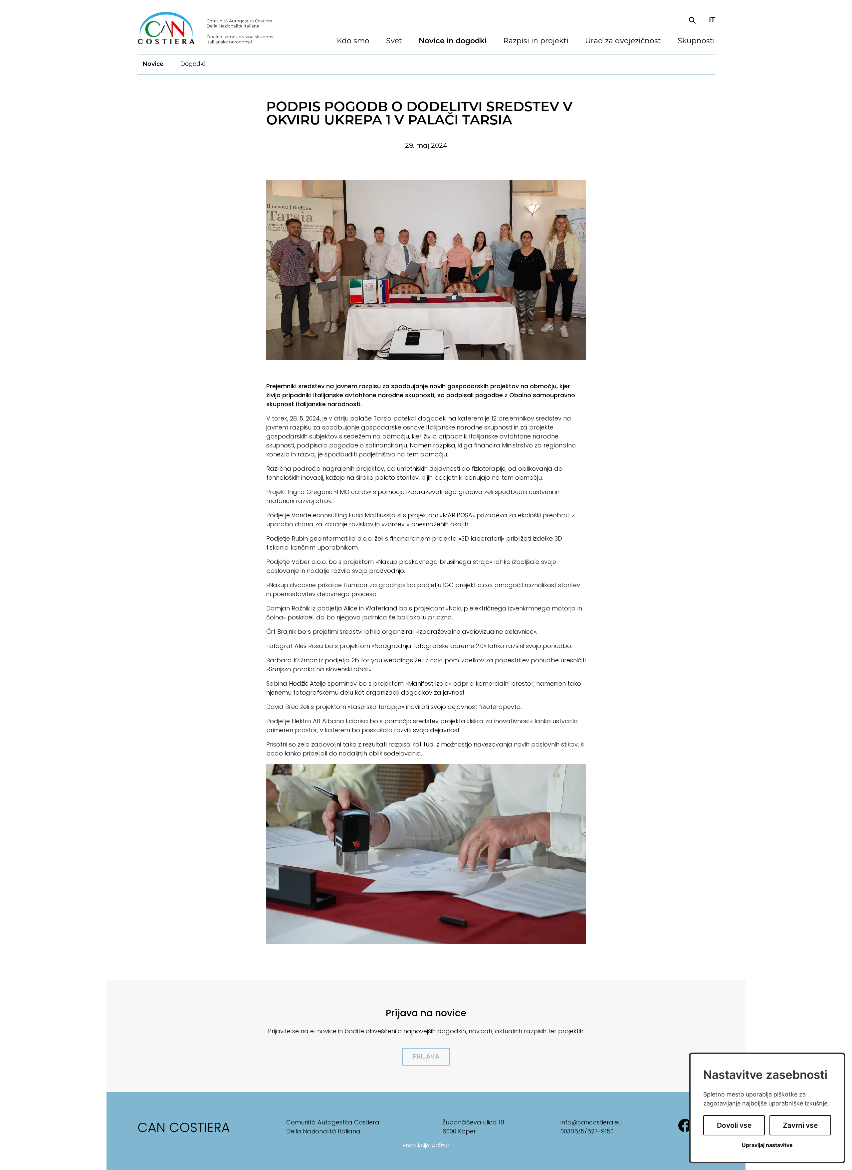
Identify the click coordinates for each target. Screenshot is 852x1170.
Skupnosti (696, 42)
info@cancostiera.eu (591, 1123)
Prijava (426, 1057)
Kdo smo (353, 42)
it (712, 20)
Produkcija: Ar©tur (426, 1146)
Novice (152, 65)
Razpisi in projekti (535, 42)
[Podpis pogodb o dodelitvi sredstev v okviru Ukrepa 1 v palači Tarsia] (426, 270)
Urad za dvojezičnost (623, 42)
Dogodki (193, 65)
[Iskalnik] (692, 20)
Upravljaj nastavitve (767, 1145)
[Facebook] (685, 1129)
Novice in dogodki (453, 42)
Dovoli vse (734, 1125)
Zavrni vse (800, 1125)
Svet (394, 42)
